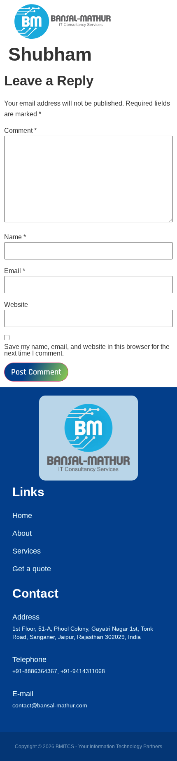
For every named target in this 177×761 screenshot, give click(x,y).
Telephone (29, 659)
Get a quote (31, 569)
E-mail (22, 694)
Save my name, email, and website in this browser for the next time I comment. (87, 350)
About (22, 533)
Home (22, 515)
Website (16, 305)
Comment (20, 130)
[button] (168, 21)
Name (15, 237)
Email (14, 271)
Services (26, 551)
